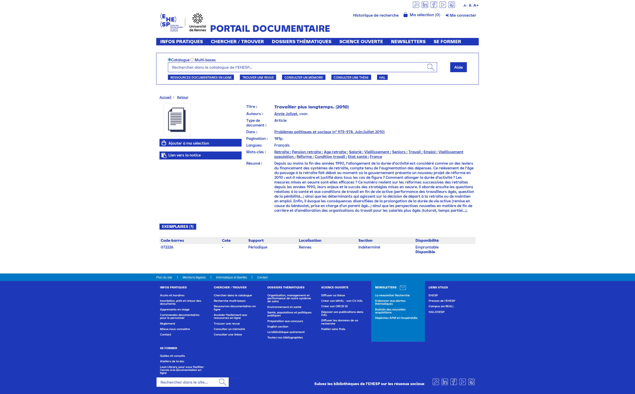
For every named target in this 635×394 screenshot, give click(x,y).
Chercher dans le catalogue (233, 295)
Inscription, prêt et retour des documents (180, 302)
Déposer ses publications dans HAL (342, 313)
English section (277, 326)
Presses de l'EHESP (442, 300)
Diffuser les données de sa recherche (339, 322)
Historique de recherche (376, 15)
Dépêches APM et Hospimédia (396, 317)
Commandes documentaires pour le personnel (179, 316)
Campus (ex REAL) (441, 306)
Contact (262, 277)
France (376, 156)
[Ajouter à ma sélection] (163, 142)
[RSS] (416, 4)
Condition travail (330, 156)
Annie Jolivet (285, 114)
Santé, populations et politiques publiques (289, 314)
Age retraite (335, 152)
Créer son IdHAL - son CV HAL (342, 300)
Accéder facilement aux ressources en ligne (230, 316)
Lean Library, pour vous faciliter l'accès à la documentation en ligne (182, 370)
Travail (415, 152)
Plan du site (164, 277)
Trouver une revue (258, 77)
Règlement (167, 323)
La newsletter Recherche (392, 295)
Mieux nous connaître (175, 329)
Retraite (282, 152)
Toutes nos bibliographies (285, 337)
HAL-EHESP (436, 311)
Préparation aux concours (285, 321)
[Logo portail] (183, 22)
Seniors (399, 152)
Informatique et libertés (231, 277)
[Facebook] (434, 4)
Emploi (430, 152)
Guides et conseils (172, 355)
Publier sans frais (333, 329)
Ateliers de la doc (172, 361)
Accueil (165, 97)
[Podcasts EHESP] (451, 4)
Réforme (305, 156)
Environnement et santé (284, 306)
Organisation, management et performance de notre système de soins (289, 298)
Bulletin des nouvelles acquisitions (390, 311)
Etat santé (358, 156)
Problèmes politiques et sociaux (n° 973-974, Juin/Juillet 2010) (329, 132)
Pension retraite (307, 152)
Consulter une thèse (351, 77)
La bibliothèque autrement (286, 332)
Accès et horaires (172, 295)
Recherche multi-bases (230, 300)
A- (465, 5)
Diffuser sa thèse (333, 295)
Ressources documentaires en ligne (201, 77)
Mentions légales (194, 277)
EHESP (433, 295)
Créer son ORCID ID (334, 306)
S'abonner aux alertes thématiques (390, 302)
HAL (382, 77)
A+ (476, 5)
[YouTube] (443, 4)
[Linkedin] (425, 4)
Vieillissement (377, 152)
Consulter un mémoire (304, 77)
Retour (182, 97)
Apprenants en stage (175, 309)
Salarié (355, 152)
